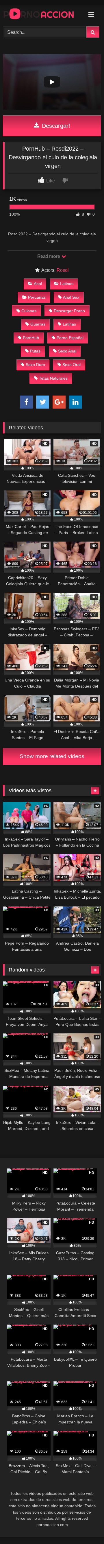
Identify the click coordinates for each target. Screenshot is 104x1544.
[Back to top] (86, 1526)
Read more (49, 256)
